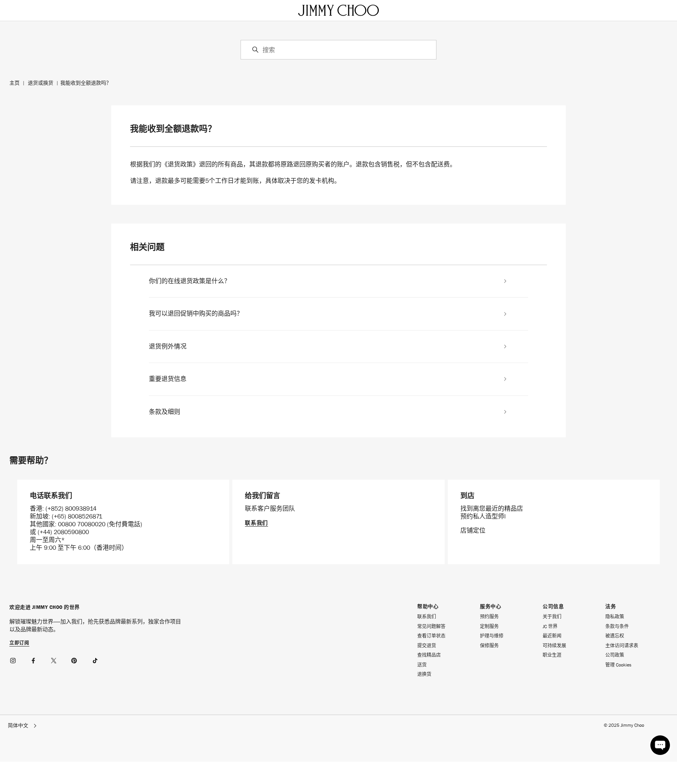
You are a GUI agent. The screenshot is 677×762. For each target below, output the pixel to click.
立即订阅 (19, 643)
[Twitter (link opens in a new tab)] (54, 659)
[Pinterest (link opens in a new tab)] (74, 659)
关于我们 (552, 617)
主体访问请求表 (621, 646)
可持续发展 (554, 646)
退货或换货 (40, 82)
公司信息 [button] (553, 606)
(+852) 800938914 (70, 508)
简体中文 (18, 726)
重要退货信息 (167, 379)
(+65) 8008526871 (77, 516)
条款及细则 (164, 411)
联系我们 (256, 522)
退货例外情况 (167, 346)
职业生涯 (552, 655)
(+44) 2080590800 (63, 532)
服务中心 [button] (490, 606)
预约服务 (489, 617)
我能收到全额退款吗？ (85, 82)
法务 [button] (610, 606)
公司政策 (614, 655)
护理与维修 (491, 636)
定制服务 (489, 626)
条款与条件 (617, 626)
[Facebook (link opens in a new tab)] (34, 659)
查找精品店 (429, 655)
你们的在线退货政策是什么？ (189, 281)
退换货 (424, 674)
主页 (14, 82)
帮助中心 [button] (427, 606)
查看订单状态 (431, 636)
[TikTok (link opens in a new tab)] (95, 659)
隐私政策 (614, 617)
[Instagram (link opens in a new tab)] (13, 659)
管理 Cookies (618, 665)
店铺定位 (472, 530)
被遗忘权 (614, 636)
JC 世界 (550, 626)
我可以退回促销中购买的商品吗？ (196, 313)
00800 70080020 (82, 524)
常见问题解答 (431, 626)
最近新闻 (552, 636)
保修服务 (489, 646)
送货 (422, 665)
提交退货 (426, 646)
